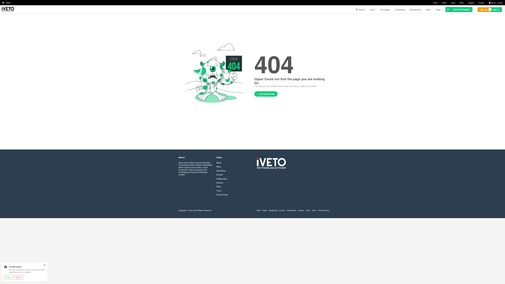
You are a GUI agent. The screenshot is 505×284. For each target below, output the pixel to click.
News (428, 9)
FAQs (461, 2)
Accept (8, 277)
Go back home (267, 93)
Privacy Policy (222, 194)
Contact (481, 2)
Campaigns (385, 9)
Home (435, 2)
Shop (453, 2)
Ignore (18, 277)
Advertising (221, 170)
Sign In (496, 9)
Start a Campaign (461, 9)
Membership (415, 9)
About (444, 2)
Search (362, 9)
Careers (219, 182)
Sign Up (483, 9)
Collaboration (221, 178)
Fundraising (400, 9)
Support (471, 2)
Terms (219, 190)
